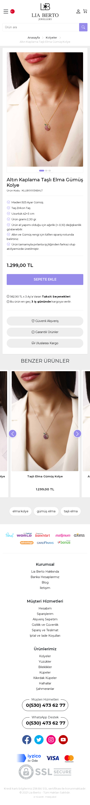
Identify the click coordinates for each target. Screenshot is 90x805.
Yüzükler (45, 661)
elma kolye (20, 511)
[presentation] (12, 433)
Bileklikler (45, 667)
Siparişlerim (45, 614)
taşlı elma (71, 511)
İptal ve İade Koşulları (45, 636)
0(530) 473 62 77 (45, 705)
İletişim (45, 588)
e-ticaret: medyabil (45, 796)
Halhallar (45, 683)
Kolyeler (45, 656)
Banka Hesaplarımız (45, 577)
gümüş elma (46, 511)
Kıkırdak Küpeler (45, 678)
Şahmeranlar (45, 689)
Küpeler (45, 672)
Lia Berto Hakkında (45, 571)
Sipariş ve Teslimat (45, 630)
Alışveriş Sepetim (45, 619)
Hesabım (45, 608)
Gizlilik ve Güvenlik (45, 625)
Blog (45, 582)
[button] (41, 170)
